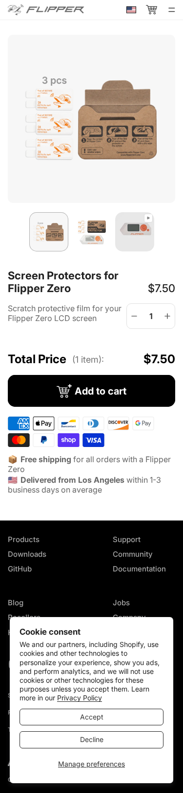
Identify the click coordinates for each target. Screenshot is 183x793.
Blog (15, 602)
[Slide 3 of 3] (134, 231)
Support (127, 539)
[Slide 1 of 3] (48, 231)
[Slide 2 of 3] (91, 231)
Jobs (121, 602)
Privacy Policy (79, 698)
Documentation (139, 568)
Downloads (27, 554)
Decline (91, 739)
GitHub (20, 568)
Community (133, 554)
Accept (91, 717)
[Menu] (172, 10)
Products (24, 539)
